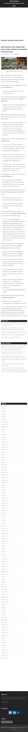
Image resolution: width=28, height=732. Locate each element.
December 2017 (4, 564)
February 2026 (4, 421)
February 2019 (4, 528)
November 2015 (4, 627)
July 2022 (3, 429)
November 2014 (4, 658)
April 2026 (3, 416)
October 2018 (4, 538)
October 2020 (4, 477)
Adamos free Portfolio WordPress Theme (11, 727)
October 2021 (4, 447)
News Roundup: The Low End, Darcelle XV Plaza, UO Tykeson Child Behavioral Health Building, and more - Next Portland (14, 369)
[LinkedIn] (14, 712)
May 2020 (3, 490)
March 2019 (4, 525)
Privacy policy (4, 702)
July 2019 (3, 515)
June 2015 (3, 640)
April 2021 (3, 462)
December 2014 (4, 655)
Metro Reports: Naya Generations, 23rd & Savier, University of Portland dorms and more (14, 49)
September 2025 (5, 424)
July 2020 (3, 485)
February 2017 (4, 589)
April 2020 (3, 492)
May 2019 (3, 520)
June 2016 (3, 609)
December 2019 (4, 503)
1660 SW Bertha (8, 307)
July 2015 (3, 637)
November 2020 (4, 475)
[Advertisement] (14, 22)
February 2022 (4, 442)
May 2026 (3, 414)
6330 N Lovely (23, 307)
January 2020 (4, 500)
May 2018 (3, 551)
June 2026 (3, 411)
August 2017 (4, 574)
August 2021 (4, 452)
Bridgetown (13, 308)
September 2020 (5, 480)
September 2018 (5, 541)
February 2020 (4, 498)
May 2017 (3, 581)
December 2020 (4, 472)
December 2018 (4, 533)
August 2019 (4, 513)
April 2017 (3, 584)
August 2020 (4, 482)
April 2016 (3, 614)
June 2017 (3, 579)
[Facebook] (10, 712)
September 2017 (5, 571)
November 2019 (4, 505)
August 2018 (4, 543)
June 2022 (3, 431)
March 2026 (4, 419)
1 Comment (24, 315)
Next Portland (14, 1)
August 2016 (4, 604)
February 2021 (4, 467)
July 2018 (3, 546)
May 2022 (3, 434)
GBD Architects (17, 310)
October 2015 (4, 630)
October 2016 (4, 599)
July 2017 (3, 576)
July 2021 (3, 454)
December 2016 (4, 594)
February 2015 (4, 650)
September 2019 (5, 510)
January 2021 (4, 470)
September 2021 (5, 449)
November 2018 (4, 536)
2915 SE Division (16, 307)
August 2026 (4, 406)
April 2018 (3, 553)
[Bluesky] (18, 712)
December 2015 (4, 624)
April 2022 (3, 437)
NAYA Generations (20, 312)
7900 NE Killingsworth (5, 308)
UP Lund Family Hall (10, 315)
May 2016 (3, 612)
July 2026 (3, 409)
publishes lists (9, 77)
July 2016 (3, 607)
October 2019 (4, 508)
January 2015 (4, 652)
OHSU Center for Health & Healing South (10, 314)
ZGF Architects (18, 315)
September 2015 (5, 632)
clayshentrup (4, 363)
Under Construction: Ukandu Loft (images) (10, 337)
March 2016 (4, 617)
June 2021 (3, 457)
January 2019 (4, 530)
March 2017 (4, 586)
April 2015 (3, 645)
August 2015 (4, 635)
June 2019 (3, 518)
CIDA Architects (10, 310)
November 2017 (4, 566)
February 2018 (4, 558)
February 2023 (4, 426)
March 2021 (4, 464)
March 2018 (4, 556)
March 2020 (4, 495)
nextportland (16, 54)
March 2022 (4, 439)
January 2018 (4, 561)
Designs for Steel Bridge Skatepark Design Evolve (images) (14, 332)
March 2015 (4, 647)
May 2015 (3, 642)
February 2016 (4, 619)
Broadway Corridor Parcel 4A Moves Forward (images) (13, 334)
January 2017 (4, 592)
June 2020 (3, 487)
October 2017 (4, 569)
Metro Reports (13, 312)
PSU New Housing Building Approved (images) (17, 371)
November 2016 (4, 597)
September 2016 (5, 602)
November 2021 (4, 444)
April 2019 (3, 523)
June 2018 (3, 548)
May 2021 (3, 459)
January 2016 (4, 622)
